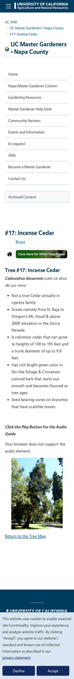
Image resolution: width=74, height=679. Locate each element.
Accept (53, 670)
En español (16, 143)
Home (13, 74)
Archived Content (22, 196)
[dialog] (37, 645)
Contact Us (16, 178)
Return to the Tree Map (25, 536)
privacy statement (16, 657)
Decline (19, 670)
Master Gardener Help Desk (30, 108)
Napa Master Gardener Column (32, 85)
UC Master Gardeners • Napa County (37, 28)
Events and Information (26, 132)
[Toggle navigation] (8, 6)
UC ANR (11, 22)
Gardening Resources (24, 97)
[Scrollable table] (37, 257)
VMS (12, 155)
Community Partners (24, 120)
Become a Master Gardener (29, 166)
